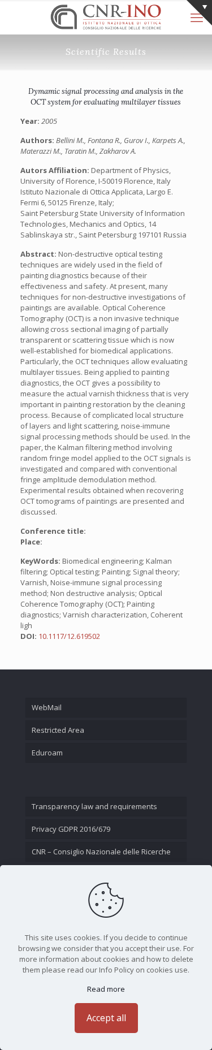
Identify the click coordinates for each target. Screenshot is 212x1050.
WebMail (47, 707)
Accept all (106, 1018)
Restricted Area (58, 730)
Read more (106, 989)
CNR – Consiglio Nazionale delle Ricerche (101, 851)
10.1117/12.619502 (69, 636)
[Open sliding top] (199, 12)
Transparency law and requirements (94, 806)
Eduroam (47, 752)
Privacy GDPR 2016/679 (71, 829)
